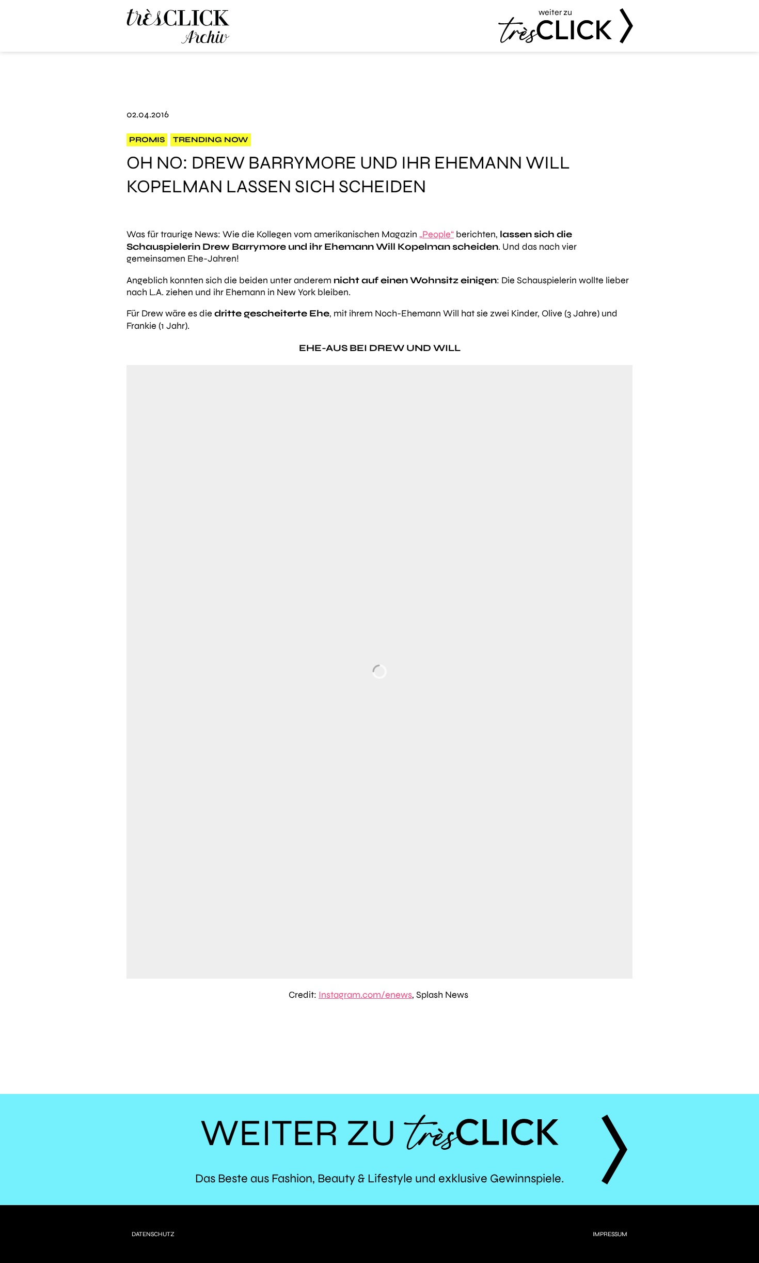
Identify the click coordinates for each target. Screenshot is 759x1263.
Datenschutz (153, 1234)
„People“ (436, 234)
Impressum (610, 1234)
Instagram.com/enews (365, 994)
